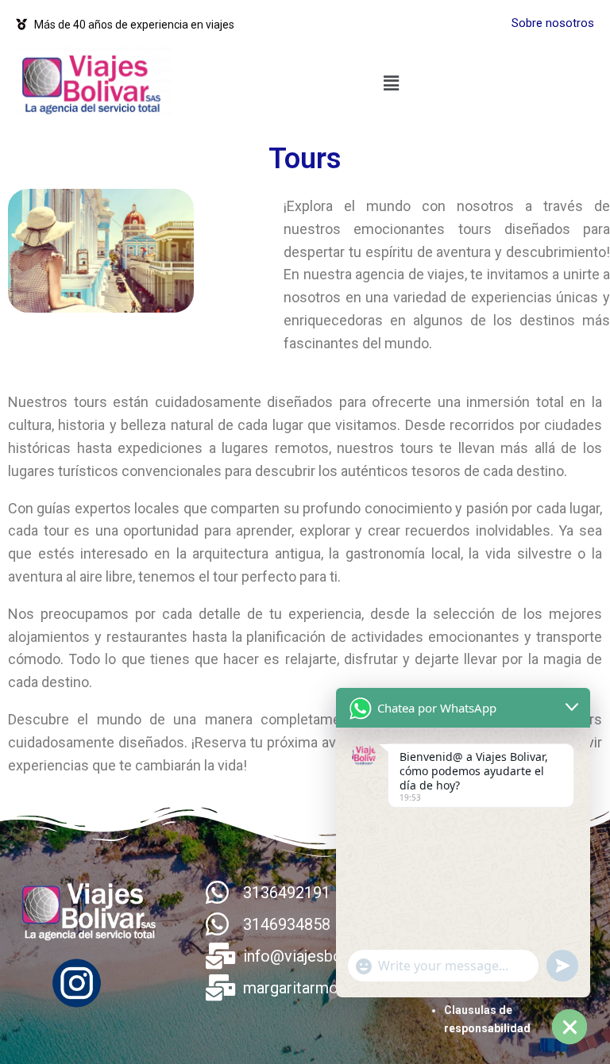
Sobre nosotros (553, 23)
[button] (390, 83)
